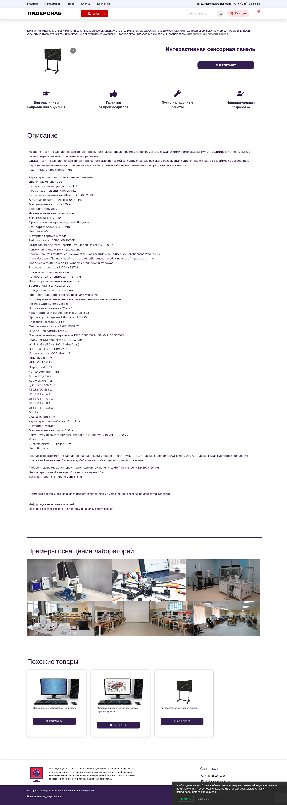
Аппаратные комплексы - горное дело (161, 34)
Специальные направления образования (130, 31)
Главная (32, 3)
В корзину (227, 65)
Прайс (70, 3)
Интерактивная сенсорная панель (179, 708)
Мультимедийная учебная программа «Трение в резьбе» (117, 710)
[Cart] (257, 13)
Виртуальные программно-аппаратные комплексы (71, 31)
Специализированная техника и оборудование (187, 31)
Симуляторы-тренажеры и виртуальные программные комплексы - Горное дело (84, 34)
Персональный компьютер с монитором (54, 708)
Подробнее (202, 799)
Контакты (103, 3)
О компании (52, 3)
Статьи (86, 3)
